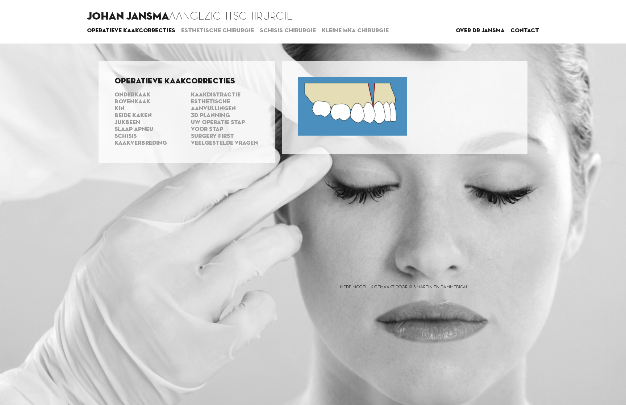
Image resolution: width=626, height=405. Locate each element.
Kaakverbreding (140, 143)
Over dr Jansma (480, 31)
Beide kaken (133, 116)
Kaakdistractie (216, 95)
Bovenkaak (132, 102)
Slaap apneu (133, 129)
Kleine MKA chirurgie (355, 31)
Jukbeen (127, 122)
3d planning (210, 116)
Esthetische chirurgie (217, 31)
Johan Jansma (128, 16)
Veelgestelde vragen (224, 143)
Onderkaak (132, 95)
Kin (119, 109)
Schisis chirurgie (288, 31)
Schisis (125, 136)
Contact (524, 31)
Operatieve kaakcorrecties (131, 31)
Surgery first (212, 136)
